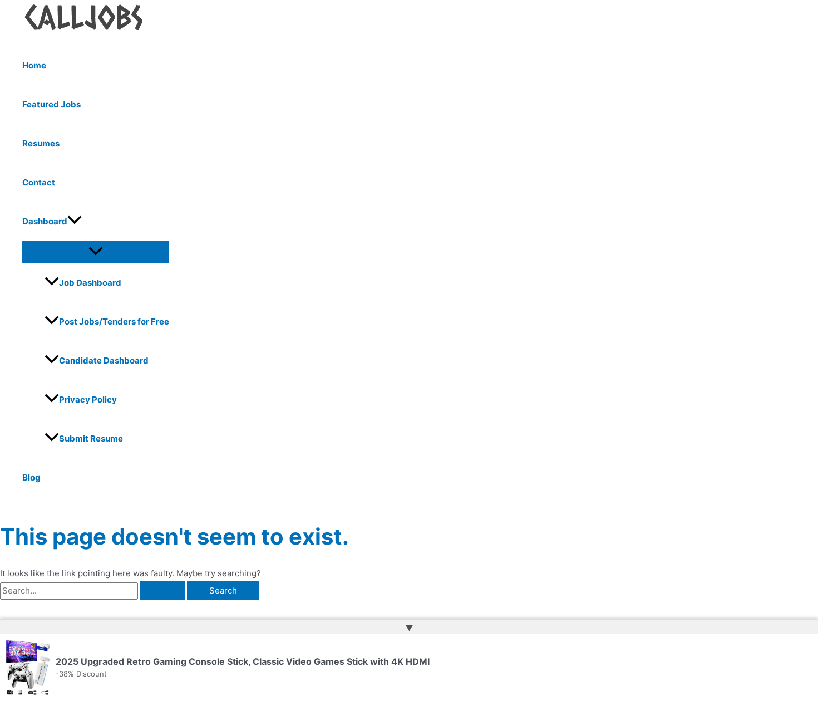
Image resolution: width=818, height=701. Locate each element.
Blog (31, 477)
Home (34, 65)
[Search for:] (93, 590)
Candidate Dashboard (104, 360)
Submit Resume (91, 438)
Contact (38, 182)
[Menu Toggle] (95, 251)
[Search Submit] (162, 590)
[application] (74, 221)
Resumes (41, 143)
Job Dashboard (90, 282)
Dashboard (44, 221)
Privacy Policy (88, 399)
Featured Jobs (51, 104)
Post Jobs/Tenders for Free (114, 321)
